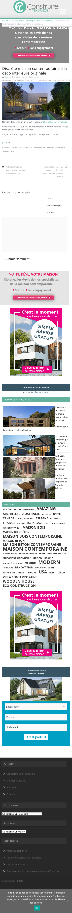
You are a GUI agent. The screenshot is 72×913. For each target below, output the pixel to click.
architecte (11, 514)
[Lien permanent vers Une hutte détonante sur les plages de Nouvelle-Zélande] (29, 498)
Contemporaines (32, 20)
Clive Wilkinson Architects (25, 80)
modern (6, 151)
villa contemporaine (20, 577)
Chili (19, 518)
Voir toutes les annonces (36, 392)
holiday (21, 523)
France (9, 523)
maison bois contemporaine (32, 536)
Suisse (51, 568)
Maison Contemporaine (56, 147)
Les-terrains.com (16, 864)
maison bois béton (16, 532)
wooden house (18, 581)
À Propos (11, 787)
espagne (42, 518)
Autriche (46, 514)
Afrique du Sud (12, 509)
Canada (9, 518)
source (6, 142)
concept (29, 518)
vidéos (52, 573)
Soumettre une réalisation (21, 773)
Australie (31, 514)
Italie (30, 523)
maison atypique (11, 528)
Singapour (40, 568)
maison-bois (58, 523)
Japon (39, 523)
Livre (47, 523)
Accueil (5, 20)
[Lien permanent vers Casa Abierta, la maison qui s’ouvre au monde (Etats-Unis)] (29, 455)
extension (55, 518)
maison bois (33, 527)
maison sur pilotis (56, 554)
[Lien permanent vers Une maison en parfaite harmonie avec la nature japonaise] (29, 426)
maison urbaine (43, 558)
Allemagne (28, 509)
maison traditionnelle (17, 558)
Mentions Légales (16, 780)
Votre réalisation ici (17, 850)
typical (31, 572)
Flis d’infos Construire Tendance (24, 857)
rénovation (24, 567)
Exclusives (47, 20)
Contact (11, 794)
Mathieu (8, 77)
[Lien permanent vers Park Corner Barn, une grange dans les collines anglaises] (29, 477)
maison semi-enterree (32, 553)
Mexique (30, 563)
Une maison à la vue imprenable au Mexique (35, 428)
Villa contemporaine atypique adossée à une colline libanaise (16, 170)
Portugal (8, 568)
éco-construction (19, 586)
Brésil (57, 514)
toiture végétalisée (13, 572)
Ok (36, 908)
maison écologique (13, 563)
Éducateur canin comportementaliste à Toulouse (33, 871)
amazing (46, 509)
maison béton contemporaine (32, 545)
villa (61, 572)
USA (12, 151)
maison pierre (10, 554)
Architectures (16, 20)
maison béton (45, 80)
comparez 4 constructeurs (32, 55)
